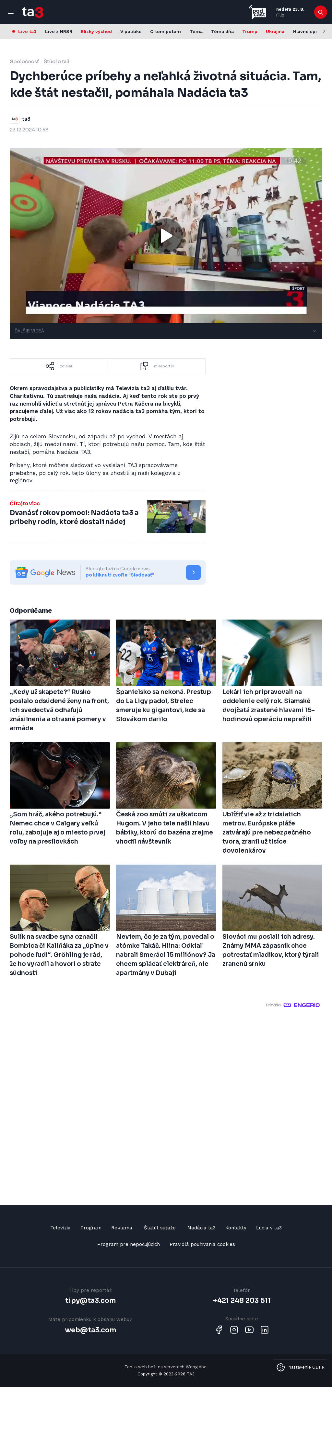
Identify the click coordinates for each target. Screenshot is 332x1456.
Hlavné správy (309, 31)
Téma (196, 31)
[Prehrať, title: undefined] (166, 235)
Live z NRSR (58, 31)
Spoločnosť (24, 61)
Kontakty (235, 1228)
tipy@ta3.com (90, 1300)
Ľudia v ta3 (269, 1228)
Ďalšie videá (29, 331)
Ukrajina (275, 31)
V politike (131, 31)
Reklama (121, 1228)
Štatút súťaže (160, 1228)
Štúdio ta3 (56, 61)
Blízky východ (96, 31)
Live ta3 (27, 31)
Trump (249, 31)
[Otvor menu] (11, 12)
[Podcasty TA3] (257, 12)
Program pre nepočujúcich (128, 1244)
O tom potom (165, 31)
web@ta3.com (90, 1330)
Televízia (60, 1228)
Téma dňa (222, 31)
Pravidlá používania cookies (202, 1244)
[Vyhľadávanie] (320, 12)
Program (90, 1228)
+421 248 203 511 (242, 1300)
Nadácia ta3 (201, 1228)
